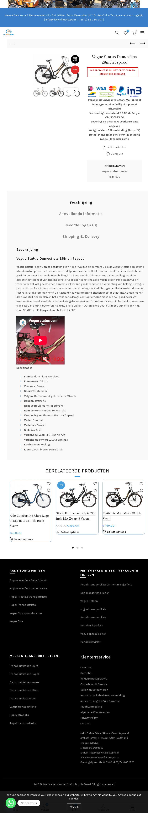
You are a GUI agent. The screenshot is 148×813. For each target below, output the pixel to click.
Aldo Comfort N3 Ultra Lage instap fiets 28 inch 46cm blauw (29, 521)
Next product (142, 43)
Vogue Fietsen (89, 601)
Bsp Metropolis (19, 715)
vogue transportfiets (93, 609)
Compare (117, 153)
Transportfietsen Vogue (24, 682)
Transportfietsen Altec (24, 690)
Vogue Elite (17, 621)
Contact (85, 723)
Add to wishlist (116, 147)
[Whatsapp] (11, 803)
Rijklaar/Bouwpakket (93, 678)
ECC (117, 176)
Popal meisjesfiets (91, 625)
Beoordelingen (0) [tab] (80, 225)
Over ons (86, 667)
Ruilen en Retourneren (94, 690)
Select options (23, 539)
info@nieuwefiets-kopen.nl (104, 752)
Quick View (48, 497)
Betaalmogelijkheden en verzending (102, 695)
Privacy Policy (89, 718)
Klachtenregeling (91, 706)
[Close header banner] (144, 4)
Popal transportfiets (93, 617)
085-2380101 (91, 742)
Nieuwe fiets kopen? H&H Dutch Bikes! (67, 784)
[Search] (117, 33)
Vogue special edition (93, 633)
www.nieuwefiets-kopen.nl (104, 757)
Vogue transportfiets (23, 707)
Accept (74, 806)
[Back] (12, 43)
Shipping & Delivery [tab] (80, 236)
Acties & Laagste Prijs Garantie (99, 701)
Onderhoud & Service (93, 684)
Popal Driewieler (90, 642)
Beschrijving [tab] (80, 202)
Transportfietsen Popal (24, 674)
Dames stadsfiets (53, 266)
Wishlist (128, 31)
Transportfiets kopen (23, 698)
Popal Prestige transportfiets (28, 596)
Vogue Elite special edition (26, 613)
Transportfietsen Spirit (24, 666)
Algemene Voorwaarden (95, 712)
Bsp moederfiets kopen (94, 593)
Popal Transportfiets (23, 605)
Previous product (132, 43)
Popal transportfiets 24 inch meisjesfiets (106, 584)
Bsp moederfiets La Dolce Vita (28, 588)
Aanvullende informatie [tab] (81, 214)
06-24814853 (96, 747)
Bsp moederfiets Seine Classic (29, 580)
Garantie (85, 673)
